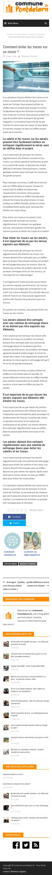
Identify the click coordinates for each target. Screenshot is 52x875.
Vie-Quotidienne (21, 34)
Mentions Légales (18, 871)
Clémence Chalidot (29, 56)
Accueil (10, 34)
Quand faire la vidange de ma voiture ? (16, 784)
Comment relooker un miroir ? (13, 774)
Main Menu (13, 23)
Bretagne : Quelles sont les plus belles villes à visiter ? (14, 585)
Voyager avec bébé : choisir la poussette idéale (28, 666)
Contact (6, 871)
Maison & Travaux (36, 34)
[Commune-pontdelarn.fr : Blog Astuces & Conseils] (26, 6)
